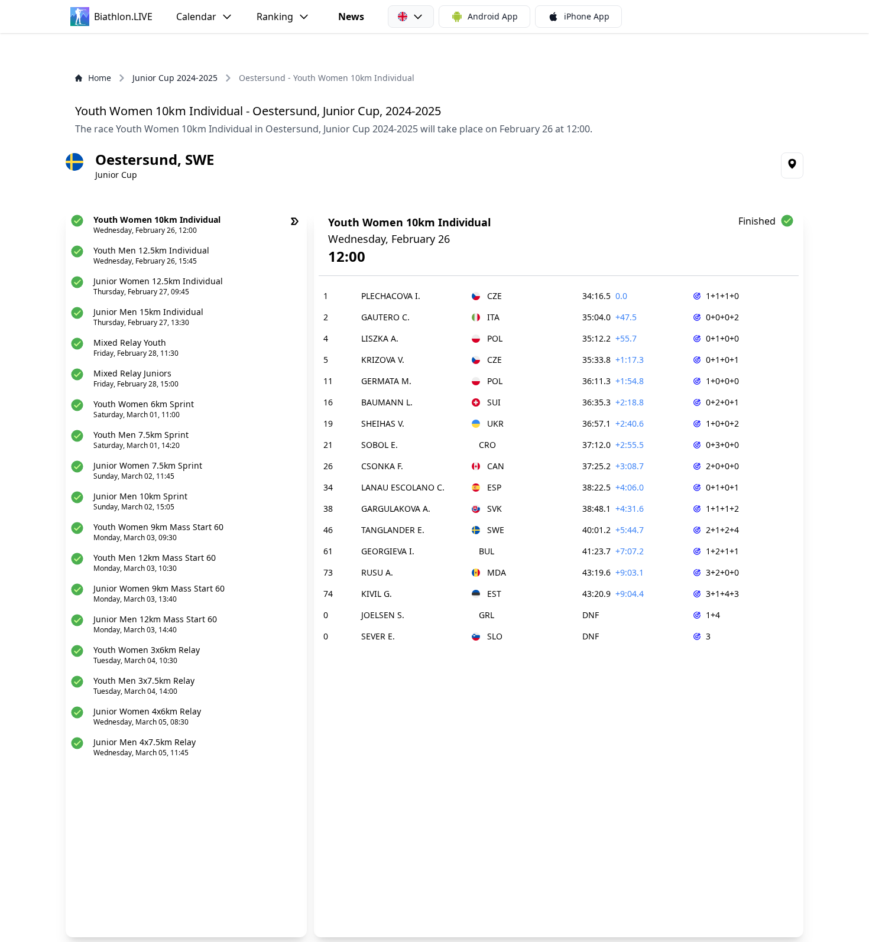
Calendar (196, 16)
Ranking (275, 16)
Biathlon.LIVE (123, 16)
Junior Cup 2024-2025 (175, 77)
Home (99, 77)
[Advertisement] (434, 52)
